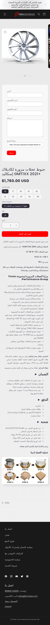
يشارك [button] (7, 502)
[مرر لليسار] (19, 76)
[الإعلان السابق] (4, 4)
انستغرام (8, 606)
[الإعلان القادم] (45, 4)
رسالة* (9, 118)
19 (29, 191)
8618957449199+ (15, 591)
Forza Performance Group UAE (28, 619)
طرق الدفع (9, 541)
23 (21, 196)
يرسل (11, 153)
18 (21, 191)
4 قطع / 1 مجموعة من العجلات (15, 206)
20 (37, 191)
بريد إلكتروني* (12, 100)
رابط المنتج (11, 141)
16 (5, 191)
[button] (5, 14)
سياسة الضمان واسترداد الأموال (19, 547)
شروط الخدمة (11, 565)
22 (13, 196)
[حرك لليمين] (30, 76)
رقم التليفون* (12, 109)
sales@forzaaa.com (28, 596)
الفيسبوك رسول (11, 601)
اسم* (9, 91)
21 (5, 196)
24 (29, 196)
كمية (3, 220)
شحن (7, 534)
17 (13, 191)
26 (38, 196)
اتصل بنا (8, 528)
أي (5, 215)
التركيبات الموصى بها (14, 553)
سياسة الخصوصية (12, 559)
